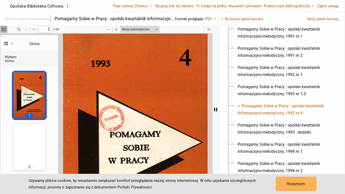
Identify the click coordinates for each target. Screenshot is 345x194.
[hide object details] (216, 109)
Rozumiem (296, 184)
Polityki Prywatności (134, 187)
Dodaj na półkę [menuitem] (213, 6)
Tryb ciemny (123, 6)
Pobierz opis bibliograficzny (287, 6)
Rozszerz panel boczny (244, 19)
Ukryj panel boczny (323, 19)
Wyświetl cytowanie (245, 6)
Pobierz (141, 6)
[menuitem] (285, 32)
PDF (208, 19)
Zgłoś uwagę (328, 6)
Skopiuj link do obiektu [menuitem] (174, 6)
